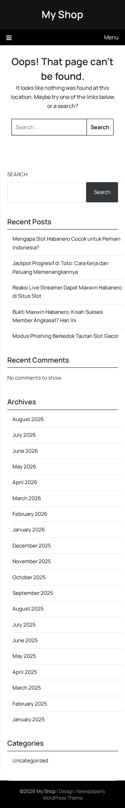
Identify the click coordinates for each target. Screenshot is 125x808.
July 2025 (24, 624)
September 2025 (32, 593)
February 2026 (29, 514)
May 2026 (24, 466)
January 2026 (28, 529)
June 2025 (25, 640)
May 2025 (24, 656)
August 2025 (28, 608)
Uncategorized (30, 760)
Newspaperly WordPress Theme (74, 794)
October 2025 (29, 577)
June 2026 (25, 450)
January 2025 (28, 719)
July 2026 (24, 434)
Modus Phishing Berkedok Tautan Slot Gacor (65, 336)
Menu (111, 37)
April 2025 (24, 672)
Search (17, 174)
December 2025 (31, 545)
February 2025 (29, 703)
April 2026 (24, 482)
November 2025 (31, 561)
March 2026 (26, 498)
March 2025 (26, 687)
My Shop (62, 14)
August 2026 (28, 419)
